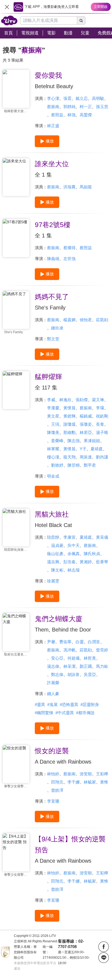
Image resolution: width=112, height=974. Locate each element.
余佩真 (73, 553)
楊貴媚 (69, 319)
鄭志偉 (57, 674)
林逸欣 (65, 399)
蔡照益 (57, 114)
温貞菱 (57, 545)
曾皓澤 (57, 790)
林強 (71, 114)
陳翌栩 (73, 465)
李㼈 (100, 408)
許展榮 (53, 682)
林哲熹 (90, 658)
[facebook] (103, 946)
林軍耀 (53, 448)
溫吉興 (53, 561)
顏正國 (86, 666)
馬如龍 (86, 186)
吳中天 (73, 545)
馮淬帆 (69, 650)
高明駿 (98, 98)
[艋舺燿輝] (16, 390)
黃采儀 (102, 537)
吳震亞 (90, 674)
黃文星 (53, 416)
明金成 (53, 476)
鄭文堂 (53, 338)
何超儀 (73, 658)
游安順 (86, 774)
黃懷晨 (69, 408)
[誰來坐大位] (16, 177)
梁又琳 (98, 399)
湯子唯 (102, 432)
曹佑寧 (65, 641)
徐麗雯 (53, 581)
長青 (100, 424)
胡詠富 (73, 674)
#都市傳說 (85, 712)
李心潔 (53, 98)
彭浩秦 (69, 561)
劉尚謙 (102, 457)
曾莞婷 (102, 650)
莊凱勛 (102, 319)
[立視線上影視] (9, 20)
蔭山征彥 (55, 553)
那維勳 (69, 432)
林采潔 (69, 666)
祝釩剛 (102, 416)
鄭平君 (90, 465)
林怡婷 (53, 774)
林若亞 (86, 432)
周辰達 (86, 457)
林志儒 (73, 570)
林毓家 (90, 782)
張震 (67, 98)
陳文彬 (57, 570)
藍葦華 (102, 561)
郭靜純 (69, 106)
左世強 (69, 258)
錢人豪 (53, 693)
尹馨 (51, 641)
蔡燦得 (69, 247)
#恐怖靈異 (69, 704)
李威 (51, 399)
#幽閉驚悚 (44, 712)
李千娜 (73, 782)
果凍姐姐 (92, 440)
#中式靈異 (64, 712)
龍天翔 (69, 457)
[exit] (7, 7)
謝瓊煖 (69, 424)
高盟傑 (86, 114)
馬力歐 (102, 666)
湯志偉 (53, 666)
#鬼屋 (52, 704)
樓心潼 (53, 457)
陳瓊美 (53, 432)
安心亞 (57, 658)
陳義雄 (53, 258)
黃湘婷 (86, 561)
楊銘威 (86, 416)
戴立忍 (82, 98)
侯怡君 (86, 319)
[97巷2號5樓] (16, 238)
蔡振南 (53, 106)
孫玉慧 (102, 106)
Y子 (83, 448)
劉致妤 (57, 465)
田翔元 (57, 782)
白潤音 (94, 641)
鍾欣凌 (57, 328)
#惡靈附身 (89, 704)
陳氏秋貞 (92, 553)
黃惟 (104, 782)
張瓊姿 (86, 424)
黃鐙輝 (69, 416)
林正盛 (53, 125)
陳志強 (73, 440)
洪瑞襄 (69, 186)
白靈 (80, 641)
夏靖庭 (97, 448)
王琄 (55, 424)
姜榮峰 (57, 440)
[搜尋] (81, 20)
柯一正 (86, 106)
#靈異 (40, 704)
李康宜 (69, 537)
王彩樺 (102, 774)
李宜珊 (53, 801)
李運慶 (53, 408)
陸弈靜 (53, 537)
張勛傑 (82, 399)
